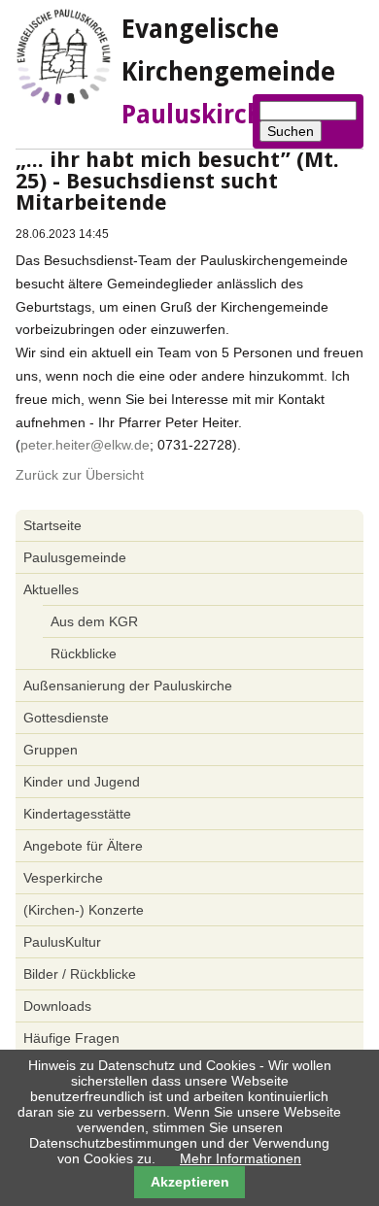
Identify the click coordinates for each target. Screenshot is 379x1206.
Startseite (52, 525)
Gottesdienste (66, 717)
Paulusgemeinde (74, 557)
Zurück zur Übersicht (80, 475)
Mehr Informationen (240, 1158)
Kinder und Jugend (81, 781)
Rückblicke (84, 653)
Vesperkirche (63, 878)
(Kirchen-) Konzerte (83, 910)
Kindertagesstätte (77, 813)
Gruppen (50, 749)
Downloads (57, 1006)
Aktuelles (51, 589)
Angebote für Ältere (83, 846)
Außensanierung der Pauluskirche (127, 685)
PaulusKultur (62, 942)
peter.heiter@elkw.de (85, 444)
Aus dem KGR (94, 621)
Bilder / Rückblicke (79, 974)
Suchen (290, 131)
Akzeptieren (190, 1181)
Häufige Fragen (71, 1038)
